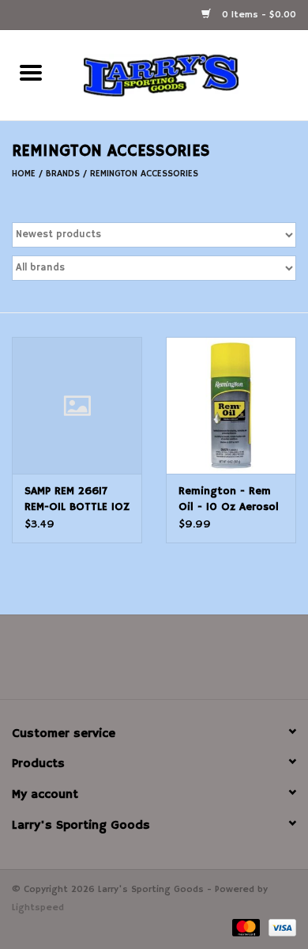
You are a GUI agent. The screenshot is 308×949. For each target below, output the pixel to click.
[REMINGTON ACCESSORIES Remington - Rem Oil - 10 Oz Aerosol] (231, 405)
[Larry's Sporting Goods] (185, 75)
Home (24, 174)
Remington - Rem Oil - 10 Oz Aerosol (228, 499)
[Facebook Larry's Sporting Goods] (154, 662)
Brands (63, 174)
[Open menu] (31, 72)
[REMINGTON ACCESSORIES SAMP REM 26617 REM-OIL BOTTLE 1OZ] (77, 405)
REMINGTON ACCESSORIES (144, 174)
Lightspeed (38, 907)
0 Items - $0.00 (257, 15)
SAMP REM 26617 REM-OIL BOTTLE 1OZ (77, 499)
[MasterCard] (245, 927)
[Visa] (279, 927)
